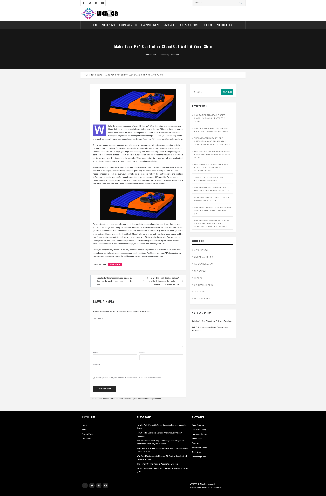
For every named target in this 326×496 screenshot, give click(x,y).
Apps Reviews (108, 24)
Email (142, 353)
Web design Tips (224, 24)
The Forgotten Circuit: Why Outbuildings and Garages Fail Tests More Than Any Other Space (212, 141)
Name (96, 353)
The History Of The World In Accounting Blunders (208, 179)
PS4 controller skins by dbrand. (143, 234)
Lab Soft (196, 327)
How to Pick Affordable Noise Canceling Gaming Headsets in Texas (209, 118)
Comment (98, 318)
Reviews (198, 278)
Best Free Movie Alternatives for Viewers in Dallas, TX (211, 199)
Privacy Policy (87, 434)
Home (95, 24)
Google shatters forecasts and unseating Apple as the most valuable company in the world (115, 281)
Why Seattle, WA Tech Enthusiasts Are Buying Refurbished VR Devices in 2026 (212, 154)
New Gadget (170, 24)
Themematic (217, 487)
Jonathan (175, 54)
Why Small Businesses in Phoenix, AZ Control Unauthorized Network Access (211, 167)
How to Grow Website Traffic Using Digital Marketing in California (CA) (212, 210)
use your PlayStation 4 (111, 250)
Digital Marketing (128, 24)
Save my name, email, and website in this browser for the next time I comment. (129, 377)
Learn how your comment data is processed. (143, 398)
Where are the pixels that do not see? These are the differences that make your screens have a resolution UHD (161, 281)
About (84, 429)
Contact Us (86, 438)
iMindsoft (196, 321)
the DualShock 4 (167, 155)
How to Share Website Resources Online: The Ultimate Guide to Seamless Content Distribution (211, 223)
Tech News (207, 24)
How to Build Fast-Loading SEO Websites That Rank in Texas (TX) (211, 188)
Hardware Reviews (150, 24)
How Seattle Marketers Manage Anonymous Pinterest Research (211, 129)
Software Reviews (189, 24)
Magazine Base (203, 487)
